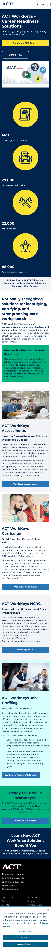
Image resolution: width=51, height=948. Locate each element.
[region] (25, 927)
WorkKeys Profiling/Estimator (21, 775)
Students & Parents (15, 874)
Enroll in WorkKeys (25, 821)
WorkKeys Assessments (26, 484)
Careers (6, 901)
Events (5, 905)
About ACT (7, 897)
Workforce (10, 885)
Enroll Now (15, 54)
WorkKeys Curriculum (25, 587)
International (12, 889)
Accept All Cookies (25, 944)
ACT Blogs (32, 897)
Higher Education (14, 882)
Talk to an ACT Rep (24, 43)
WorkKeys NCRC (25, 649)
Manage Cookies (25, 931)
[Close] (48, 909)
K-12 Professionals (14, 878)
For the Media (34, 905)
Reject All (25, 938)
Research (32, 901)
